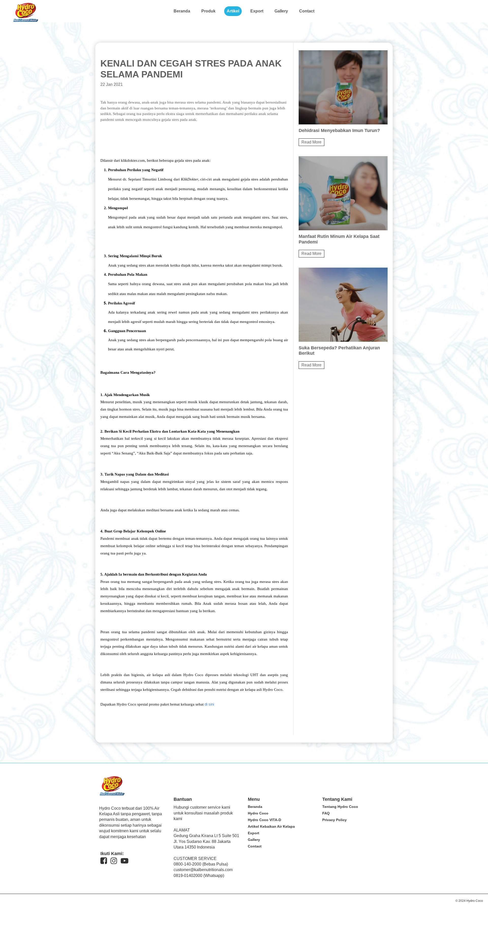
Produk (208, 11)
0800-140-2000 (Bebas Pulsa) (201, 864)
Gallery (281, 11)
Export (256, 11)
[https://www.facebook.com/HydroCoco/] (103, 861)
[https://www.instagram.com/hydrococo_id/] (114, 861)
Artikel (233, 11)
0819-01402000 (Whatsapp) (199, 875)
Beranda (182, 11)
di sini (209, 704)
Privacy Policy (334, 820)
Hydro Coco (258, 813)
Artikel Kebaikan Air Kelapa (271, 826)
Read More (311, 142)
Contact (306, 11)
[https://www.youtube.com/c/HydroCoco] (124, 861)
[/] (25, 21)
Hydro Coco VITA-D (264, 820)
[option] (343, 98)
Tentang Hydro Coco (340, 807)
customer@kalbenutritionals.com (203, 870)
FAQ (326, 813)
